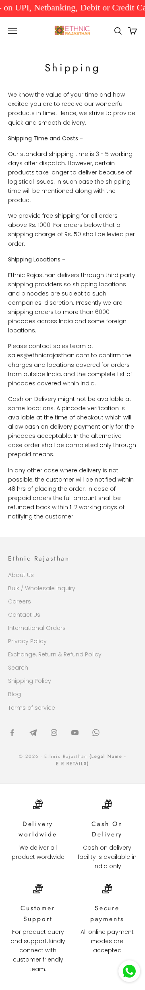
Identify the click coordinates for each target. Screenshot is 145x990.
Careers (19, 601)
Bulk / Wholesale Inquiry (41, 588)
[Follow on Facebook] (12, 733)
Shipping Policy (29, 681)
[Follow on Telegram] (33, 733)
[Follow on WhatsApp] (96, 733)
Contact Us (24, 615)
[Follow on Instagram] (54, 733)
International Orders (37, 628)
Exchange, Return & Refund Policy (55, 654)
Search (18, 668)
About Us (21, 575)
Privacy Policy (27, 641)
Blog (14, 694)
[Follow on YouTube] (75, 733)
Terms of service (31, 708)
